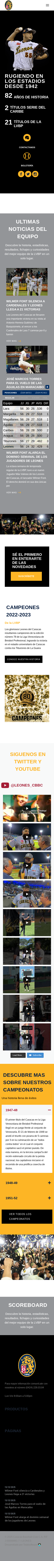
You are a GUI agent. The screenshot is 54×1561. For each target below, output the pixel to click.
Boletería (27, 165)
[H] (28, 174)
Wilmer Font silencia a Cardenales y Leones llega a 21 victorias (25, 305)
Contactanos (27, 147)
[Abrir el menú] (47, 5)
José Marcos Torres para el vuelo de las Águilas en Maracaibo (25, 383)
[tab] (27, 1110)
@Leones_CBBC (27, 785)
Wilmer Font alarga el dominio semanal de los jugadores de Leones (26, 456)
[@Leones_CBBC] (5, 785)
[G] (35, 174)
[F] (21, 174)
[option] (27, 96)
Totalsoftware (30, 1544)
